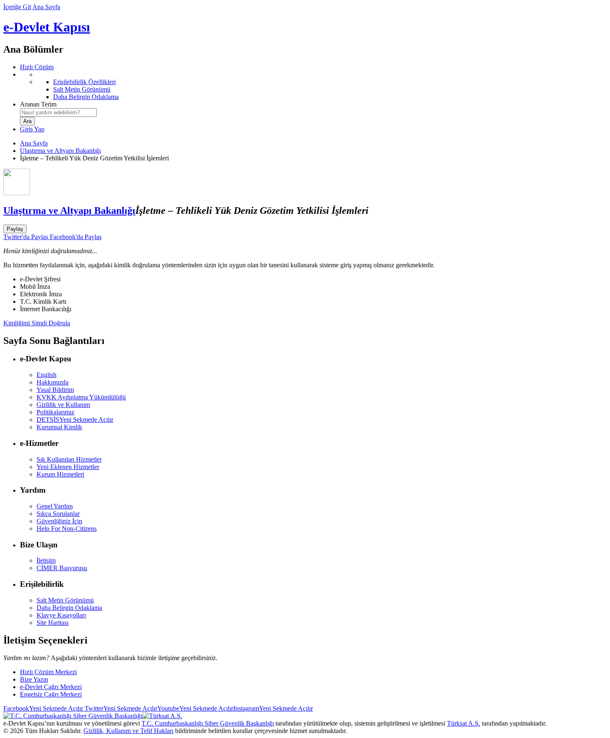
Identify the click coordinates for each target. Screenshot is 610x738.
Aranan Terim (38, 104)
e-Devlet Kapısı (46, 26)
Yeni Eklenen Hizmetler (68, 466)
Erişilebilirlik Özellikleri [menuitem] (84, 81)
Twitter (120, 708)
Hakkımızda (52, 382)
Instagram (273, 708)
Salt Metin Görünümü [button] (65, 600)
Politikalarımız (55, 412)
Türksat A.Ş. (463, 723)
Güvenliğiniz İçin (59, 521)
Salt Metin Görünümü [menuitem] (81, 89)
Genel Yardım (55, 506)
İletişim (46, 560)
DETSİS (75, 419)
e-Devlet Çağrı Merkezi (51, 686)
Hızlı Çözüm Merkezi (48, 671)
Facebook (43, 708)
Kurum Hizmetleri (60, 474)
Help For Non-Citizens (67, 528)
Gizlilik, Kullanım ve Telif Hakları (128, 730)
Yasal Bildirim (55, 389)
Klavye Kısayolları (61, 615)
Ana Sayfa (46, 6)
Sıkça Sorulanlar (58, 513)
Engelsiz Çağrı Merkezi (51, 694)
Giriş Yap (32, 129)
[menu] (313, 86)
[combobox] (58, 112)
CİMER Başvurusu (62, 567)
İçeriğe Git (17, 6)
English (46, 374)
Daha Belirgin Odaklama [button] (69, 607)
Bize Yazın (34, 679)
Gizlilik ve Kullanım (63, 404)
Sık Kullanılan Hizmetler (69, 459)
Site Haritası (52, 622)
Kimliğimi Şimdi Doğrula (36, 323)
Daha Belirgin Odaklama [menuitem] (86, 96)
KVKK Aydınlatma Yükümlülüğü (81, 397)
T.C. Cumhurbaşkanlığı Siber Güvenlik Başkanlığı (208, 723)
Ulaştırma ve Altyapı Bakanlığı (60, 150)
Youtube (195, 708)
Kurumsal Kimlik (59, 427)
